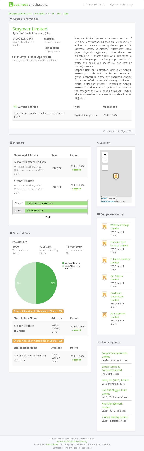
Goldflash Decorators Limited (116, 296)
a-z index (40, 13)
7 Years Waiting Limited (115, 417)
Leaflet (104, 198)
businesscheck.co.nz (20, 13)
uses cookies (52, 444)
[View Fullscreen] (105, 167)
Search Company (123, 4)
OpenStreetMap (108, 201)
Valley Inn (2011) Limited (115, 380)
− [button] (105, 160)
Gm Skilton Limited (116, 277)
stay (66, 13)
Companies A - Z (95, 4)
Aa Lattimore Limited (117, 315)
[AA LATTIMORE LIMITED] (116, 176)
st (53, 13)
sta (59, 13)
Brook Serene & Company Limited (112, 368)
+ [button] (105, 154)
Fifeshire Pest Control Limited (119, 243)
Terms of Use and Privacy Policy (72, 441)
